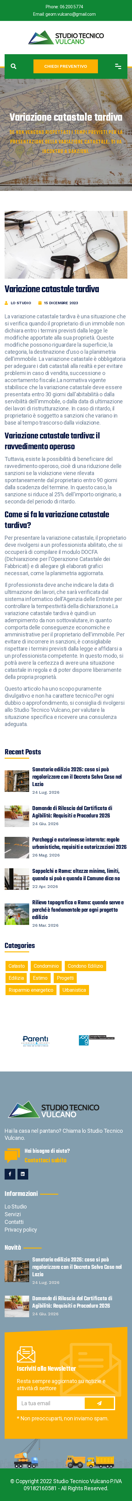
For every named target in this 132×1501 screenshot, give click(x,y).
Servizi (13, 1214)
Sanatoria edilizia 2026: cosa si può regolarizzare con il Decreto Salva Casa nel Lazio (77, 780)
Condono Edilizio (85, 966)
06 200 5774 (71, 6)
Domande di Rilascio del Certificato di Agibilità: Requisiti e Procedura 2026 (72, 815)
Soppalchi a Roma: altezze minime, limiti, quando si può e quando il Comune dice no (76, 878)
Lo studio (21, 303)
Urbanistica (74, 990)
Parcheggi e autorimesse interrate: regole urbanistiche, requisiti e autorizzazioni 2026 (79, 847)
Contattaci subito (46, 1160)
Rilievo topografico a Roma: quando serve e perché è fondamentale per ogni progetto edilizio (77, 913)
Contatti (14, 1222)
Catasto (17, 966)
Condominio (46, 966)
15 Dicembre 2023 (61, 303)
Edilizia (16, 978)
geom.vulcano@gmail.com (70, 14)
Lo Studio (16, 1206)
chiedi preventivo (65, 66)
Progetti (65, 978)
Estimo (40, 978)
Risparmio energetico (31, 990)
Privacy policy (21, 1229)
